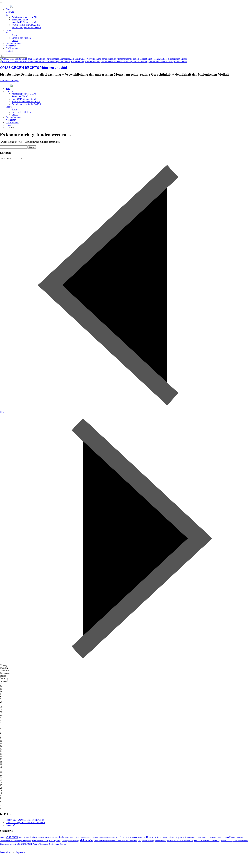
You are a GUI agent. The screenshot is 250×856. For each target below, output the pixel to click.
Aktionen (12, 837)
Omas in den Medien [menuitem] (21, 38)
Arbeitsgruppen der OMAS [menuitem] (24, 17)
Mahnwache (86, 840)
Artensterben (49, 837)
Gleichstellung (15, 840)
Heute (2, 412)
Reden (223, 840)
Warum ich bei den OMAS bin (26, 101)
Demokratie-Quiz (139, 837)
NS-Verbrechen (131, 840)
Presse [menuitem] (9, 31)
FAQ (212, 837)
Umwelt (13, 844)
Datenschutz (5, 852)
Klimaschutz (37, 840)
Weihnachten (43, 844)
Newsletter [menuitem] (11, 45)
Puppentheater (160, 840)
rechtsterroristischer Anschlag (207, 840)
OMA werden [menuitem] (12, 48)
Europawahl (198, 837)
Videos (15, 114)
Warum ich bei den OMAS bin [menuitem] (26, 25)
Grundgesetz (26, 840)
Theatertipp (4, 844)
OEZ (139, 840)
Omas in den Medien (21, 112)
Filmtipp (225, 837)
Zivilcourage (54, 844)
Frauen (232, 837)
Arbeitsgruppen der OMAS (24, 93)
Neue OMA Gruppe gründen (25, 99)
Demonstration (153, 837)
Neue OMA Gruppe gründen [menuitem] (25, 22)
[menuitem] (10, 9)
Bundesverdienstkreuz (89, 837)
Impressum (21, 852)
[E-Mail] (7, 847)
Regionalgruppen (14, 117)
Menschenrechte (100, 840)
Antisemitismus (37, 837)
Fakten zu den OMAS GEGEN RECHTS (25, 820)
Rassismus (171, 840)
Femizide (217, 837)
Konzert (45, 840)
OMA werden (12, 122)
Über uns (10, 91)
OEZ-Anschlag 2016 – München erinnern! (25, 822)
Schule (229, 840)
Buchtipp (63, 837)
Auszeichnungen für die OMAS (26, 104)
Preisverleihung (148, 840)
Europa (190, 837)
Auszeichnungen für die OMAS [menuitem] (26, 27)
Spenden (244, 840)
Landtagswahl (67, 840)
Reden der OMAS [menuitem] (20, 19)
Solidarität (236, 840)
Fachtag (206, 837)
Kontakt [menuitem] (9, 51)
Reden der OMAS (20, 96)
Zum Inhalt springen (9, 80)
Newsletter (11, 120)
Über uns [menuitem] (10, 13)
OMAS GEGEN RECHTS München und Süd (33, 67)
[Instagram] (2, 847)
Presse (9, 107)
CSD (116, 837)
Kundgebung (55, 840)
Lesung (76, 840)
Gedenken (240, 837)
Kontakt (9, 125)
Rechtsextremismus (184, 840)
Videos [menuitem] (15, 40)
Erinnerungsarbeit (177, 837)
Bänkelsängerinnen (106, 837)
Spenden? (10, 825)
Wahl (35, 844)
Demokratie (125, 836)
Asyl (57, 837)
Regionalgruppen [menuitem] (14, 43)
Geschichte (4, 840)
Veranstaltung (24, 843)
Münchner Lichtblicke (116, 840)
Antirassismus (24, 837)
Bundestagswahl (73, 837)
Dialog (164, 837)
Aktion (2, 837)
